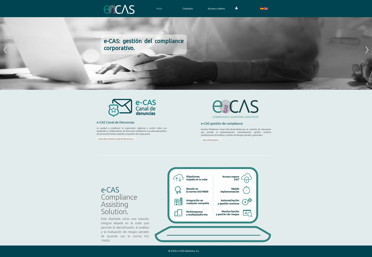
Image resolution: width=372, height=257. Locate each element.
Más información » (211, 140)
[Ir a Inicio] (119, 8)
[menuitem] (159, 8)
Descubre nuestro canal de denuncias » (116, 139)
